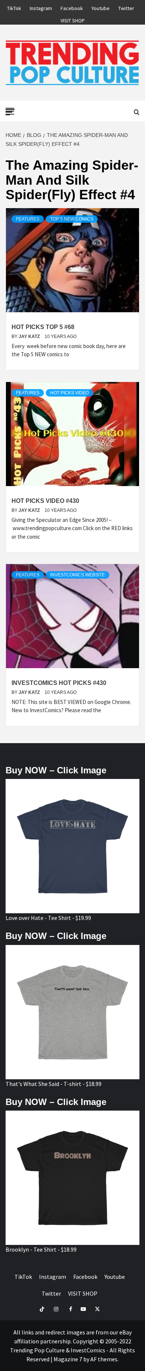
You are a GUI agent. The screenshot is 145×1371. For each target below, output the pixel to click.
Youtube (100, 7)
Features (27, 219)
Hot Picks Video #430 (45, 501)
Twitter (126, 7)
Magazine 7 (68, 1359)
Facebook (72, 7)
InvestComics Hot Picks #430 (59, 683)
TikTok (14, 7)
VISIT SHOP (73, 19)
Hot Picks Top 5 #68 (43, 327)
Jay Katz (30, 336)
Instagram (41, 7)
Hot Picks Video (69, 392)
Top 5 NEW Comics (71, 219)
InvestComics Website (77, 574)
